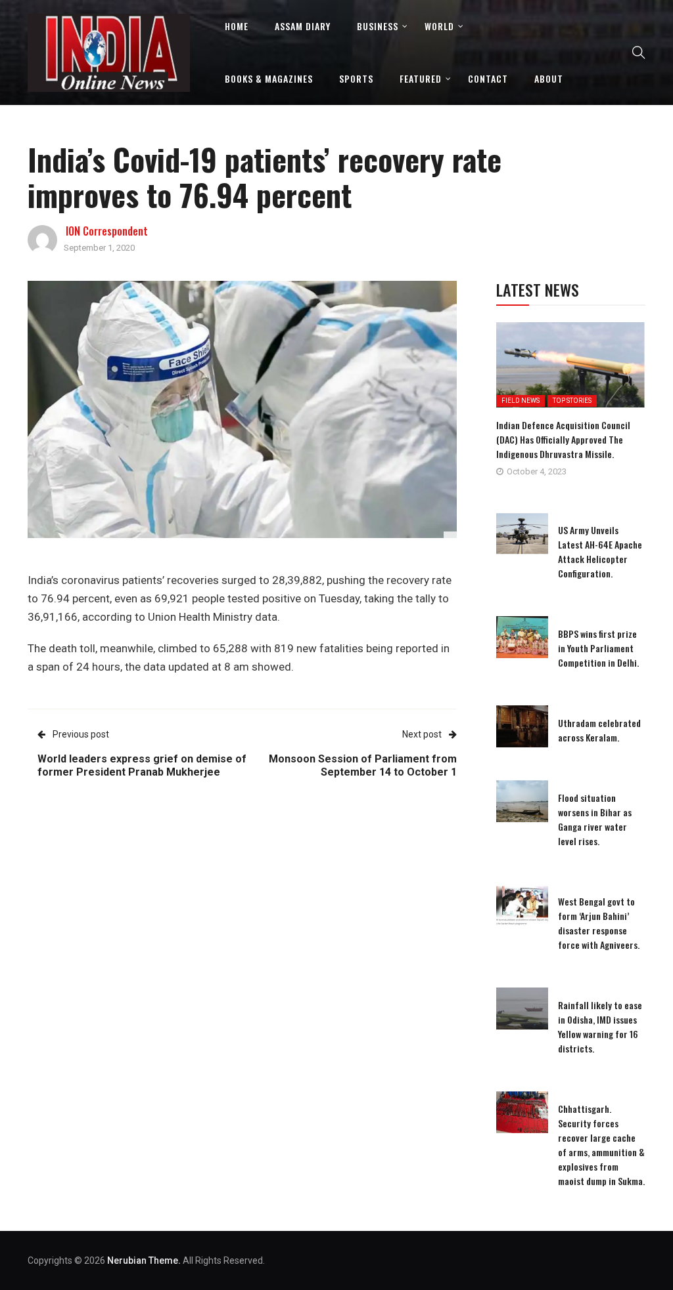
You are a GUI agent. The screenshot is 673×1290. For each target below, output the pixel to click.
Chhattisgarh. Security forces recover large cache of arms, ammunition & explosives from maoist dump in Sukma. (601, 1145)
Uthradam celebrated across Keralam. (599, 730)
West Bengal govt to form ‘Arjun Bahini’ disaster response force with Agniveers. (598, 922)
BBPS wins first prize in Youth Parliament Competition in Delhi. (598, 648)
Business (377, 26)
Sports (356, 78)
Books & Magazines (269, 78)
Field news (520, 400)
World (439, 26)
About (548, 78)
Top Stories (572, 400)
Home (236, 26)
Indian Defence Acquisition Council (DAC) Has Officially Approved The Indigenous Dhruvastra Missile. (563, 439)
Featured (421, 78)
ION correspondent (107, 231)
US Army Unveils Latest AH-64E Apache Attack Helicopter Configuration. (600, 551)
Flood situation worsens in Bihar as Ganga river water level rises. (595, 819)
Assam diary (303, 26)
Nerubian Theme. (144, 1260)
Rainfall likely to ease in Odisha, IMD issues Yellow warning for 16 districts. (600, 1026)
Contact (488, 78)
